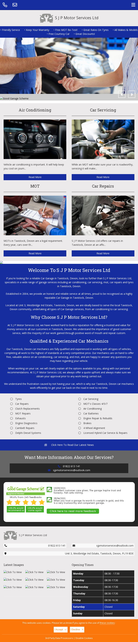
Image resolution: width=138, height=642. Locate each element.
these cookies (107, 622)
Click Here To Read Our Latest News (72, 445)
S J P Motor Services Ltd (76, 17)
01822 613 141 (71, 466)
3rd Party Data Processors (59, 638)
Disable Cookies (84, 638)
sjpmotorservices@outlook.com (71, 470)
